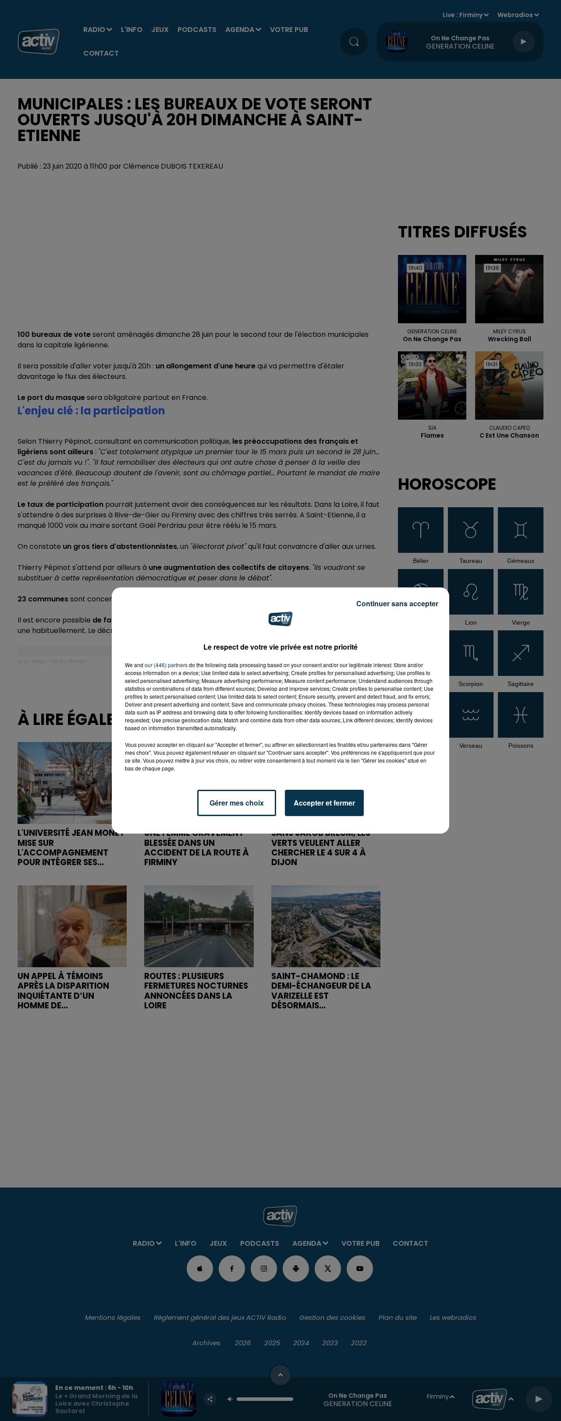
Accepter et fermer (324, 803)
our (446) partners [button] (166, 664)
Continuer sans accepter (397, 603)
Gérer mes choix (236, 803)
